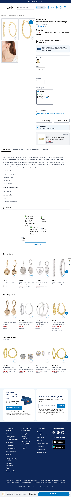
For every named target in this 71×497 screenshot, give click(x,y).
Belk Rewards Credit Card (26, 430)
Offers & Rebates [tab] (18, 149)
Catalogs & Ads (10, 471)
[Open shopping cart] (65, 7)
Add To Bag (53, 494)
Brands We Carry (42, 435)
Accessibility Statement (58, 480)
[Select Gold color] (38, 61)
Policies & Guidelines (9, 464)
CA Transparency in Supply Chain (42, 483)
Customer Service (9, 430)
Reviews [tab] (45, 149)
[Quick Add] (14, 275)
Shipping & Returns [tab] (33, 149)
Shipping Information (9, 455)
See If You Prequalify (13, 408)
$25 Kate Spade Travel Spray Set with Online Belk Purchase (50, 114)
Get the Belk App (59, 438)
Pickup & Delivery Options (11, 459)
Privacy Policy (18, 480)
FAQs (7, 468)
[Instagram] (62, 432)
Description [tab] (6, 149)
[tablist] (35, 150)
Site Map (55, 483)
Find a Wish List (11, 448)
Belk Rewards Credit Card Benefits (25, 443)
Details (42, 35)
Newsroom (40, 438)
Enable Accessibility (45, 480)
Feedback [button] (62, 483)
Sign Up (61, 406)
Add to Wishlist (62, 121)
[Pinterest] (58, 432)
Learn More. (59, 49)
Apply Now (24, 448)
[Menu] (4, 7)
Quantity (38, 79)
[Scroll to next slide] (66, 271)
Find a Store (9, 443)
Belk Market (40, 446)
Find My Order (10, 437)
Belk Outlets (41, 449)
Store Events (41, 440)
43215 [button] (46, 98)
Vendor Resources (42, 443)
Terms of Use (9, 480)
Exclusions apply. (57, 410)
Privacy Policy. (49, 410)
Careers (39, 432)
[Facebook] (54, 432)
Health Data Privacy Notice (31, 480)
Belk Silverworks (41, 19)
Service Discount (11, 451)
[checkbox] (37, 32)
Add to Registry (45, 121)
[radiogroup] (53, 70)
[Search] (18, 8)
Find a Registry (10, 445)
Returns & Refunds (12, 440)
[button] (35, 230)
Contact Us (9, 434)
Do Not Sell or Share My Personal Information (19, 483)
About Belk (41, 429)
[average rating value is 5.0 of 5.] (40, 26)
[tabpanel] (35, 179)
